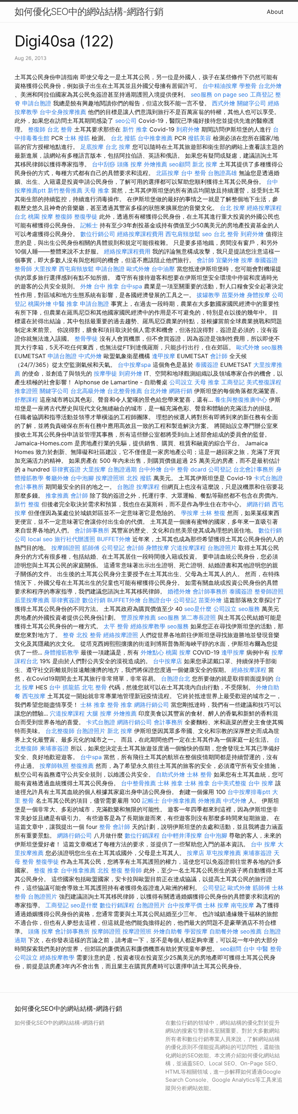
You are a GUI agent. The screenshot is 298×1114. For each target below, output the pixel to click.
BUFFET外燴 (113, 539)
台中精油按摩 (219, 85)
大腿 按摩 (99, 713)
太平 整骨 (116, 626)
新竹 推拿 (135, 129)
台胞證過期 (122, 469)
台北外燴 (270, 85)
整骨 (105, 826)
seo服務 (201, 94)
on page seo (231, 94)
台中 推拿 (106, 286)
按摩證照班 (110, 478)
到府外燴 (188, 129)
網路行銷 (180, 390)
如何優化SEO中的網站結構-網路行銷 (89, 11)
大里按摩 (45, 268)
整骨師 (23, 268)
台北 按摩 (117, 146)
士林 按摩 (216, 905)
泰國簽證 (266, 260)
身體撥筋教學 (61, 652)
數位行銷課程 (142, 835)
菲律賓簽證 (66, 469)
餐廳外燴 (57, 478)
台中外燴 (150, 469)
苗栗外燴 (233, 295)
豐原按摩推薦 (138, 617)
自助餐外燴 (223, 931)
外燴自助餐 (167, 931)
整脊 (68, 635)
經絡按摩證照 (120, 635)
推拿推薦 (57, 495)
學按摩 (189, 513)
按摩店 (195, 852)
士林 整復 (212, 513)
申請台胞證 (36, 103)
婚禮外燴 (179, 591)
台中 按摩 (260, 783)
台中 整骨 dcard (185, 469)
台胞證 (125, 486)
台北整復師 (59, 730)
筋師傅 (91, 547)
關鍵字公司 (251, 103)
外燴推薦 (155, 164)
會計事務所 (29, 486)
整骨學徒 (86, 338)
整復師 (36, 129)
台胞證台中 (157, 600)
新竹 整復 (27, 504)
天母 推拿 (96, 190)
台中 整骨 (193, 173)
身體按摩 (258, 295)
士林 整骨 (199, 774)
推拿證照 (26, 390)
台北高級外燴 (88, 390)
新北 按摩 (204, 164)
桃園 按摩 (40, 216)
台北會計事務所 (253, 469)
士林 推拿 (92, 704)
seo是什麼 (198, 608)
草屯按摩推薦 (223, 852)
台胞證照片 (222, 547)
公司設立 (181, 382)
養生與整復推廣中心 (241, 399)
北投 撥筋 (139, 478)
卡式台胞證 (268, 478)
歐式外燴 (138, 268)
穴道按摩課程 (188, 547)
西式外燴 (223, 103)
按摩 (247, 260)
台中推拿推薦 (155, 138)
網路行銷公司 (151, 704)
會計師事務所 (91, 530)
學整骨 (248, 85)
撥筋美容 (199, 138)
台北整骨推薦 (124, 390)
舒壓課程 (26, 399)
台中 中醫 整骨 (262, 948)
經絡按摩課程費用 (140, 234)
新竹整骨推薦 (65, 190)
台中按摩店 (167, 661)
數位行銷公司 (97, 234)
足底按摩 (92, 146)
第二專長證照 (198, 617)
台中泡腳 (82, 478)
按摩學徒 (105, 373)
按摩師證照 (65, 547)
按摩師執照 (54, 765)
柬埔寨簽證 (54, 748)
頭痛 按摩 (129, 164)
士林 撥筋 (77, 138)
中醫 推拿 (65, 303)
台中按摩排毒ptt (248, 791)
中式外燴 (90, 356)
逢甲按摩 (163, 356)
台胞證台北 (175, 678)
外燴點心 (152, 652)
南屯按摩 (242, 905)
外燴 (86, 286)
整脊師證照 (268, 591)
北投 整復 (109, 870)
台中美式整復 (229, 783)
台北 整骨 (59, 129)
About (275, 11)
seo (207, 234)
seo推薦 (251, 931)
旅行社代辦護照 (75, 539)
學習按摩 (196, 931)
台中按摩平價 (184, 905)
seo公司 (126, 120)
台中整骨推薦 (138, 783)
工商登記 (261, 94)
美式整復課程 (263, 382)
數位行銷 (93, 600)
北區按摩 (167, 173)
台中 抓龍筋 (64, 687)
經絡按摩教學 (147, 626)
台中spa (131, 286)
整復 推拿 (46, 870)
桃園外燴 (39, 303)
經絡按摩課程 (248, 669)
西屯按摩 (33, 696)
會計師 (205, 260)
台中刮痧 (103, 164)
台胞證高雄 (222, 173)
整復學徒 (85, 216)
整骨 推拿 (119, 704)
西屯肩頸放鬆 (182, 234)
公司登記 (219, 469)
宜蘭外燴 (227, 260)
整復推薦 (82, 765)
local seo (40, 539)
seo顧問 (179, 164)
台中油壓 (163, 268)
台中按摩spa (134, 364)
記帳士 (89, 225)
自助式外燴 (170, 774)
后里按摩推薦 (32, 600)
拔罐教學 (208, 295)
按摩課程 (148, 486)
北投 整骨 (88, 635)
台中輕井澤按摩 (181, 835)
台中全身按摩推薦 (63, 112)
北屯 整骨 (94, 687)
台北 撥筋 (123, 138)
